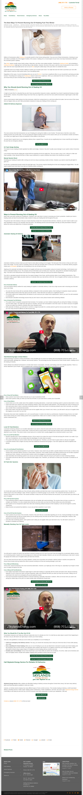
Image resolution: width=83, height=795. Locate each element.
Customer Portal (74, 2)
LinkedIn (43, 740)
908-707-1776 (31, 770)
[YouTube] (78, 793)
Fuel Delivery (12, 15)
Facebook (7, 740)
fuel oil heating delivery (46, 24)
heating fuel (28, 76)
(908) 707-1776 (62, 2)
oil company (13, 266)
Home (5, 15)
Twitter (14, 740)
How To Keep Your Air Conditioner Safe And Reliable (70, 772)
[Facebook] (67, 793)
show (15, 89)
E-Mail (50, 740)
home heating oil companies (65, 26)
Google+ (35, 740)
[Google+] (70, 793)
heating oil (22, 57)
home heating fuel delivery (51, 26)
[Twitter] (75, 793)
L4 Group (43, 793)
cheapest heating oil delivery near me (29, 24)
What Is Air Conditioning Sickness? (68, 778)
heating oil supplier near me (37, 26)
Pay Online (46, 15)
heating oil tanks (64, 63)
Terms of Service (35, 793)
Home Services (21, 15)
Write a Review (68, 7)
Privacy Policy (29, 793)
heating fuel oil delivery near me (21, 26)
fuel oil (39, 74)
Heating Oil (16, 24)
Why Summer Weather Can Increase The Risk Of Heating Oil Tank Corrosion (70, 765)
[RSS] (72, 793)
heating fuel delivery (9, 65)
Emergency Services (32, 15)
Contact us (6, 701)
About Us (6, 775)
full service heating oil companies (61, 24)
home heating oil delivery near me (23, 27)
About (40, 15)
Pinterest (27, 740)
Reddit (21, 740)
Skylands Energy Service (71, 689)
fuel (33, 66)
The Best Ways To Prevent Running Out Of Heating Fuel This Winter (29, 23)
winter (7, 63)
